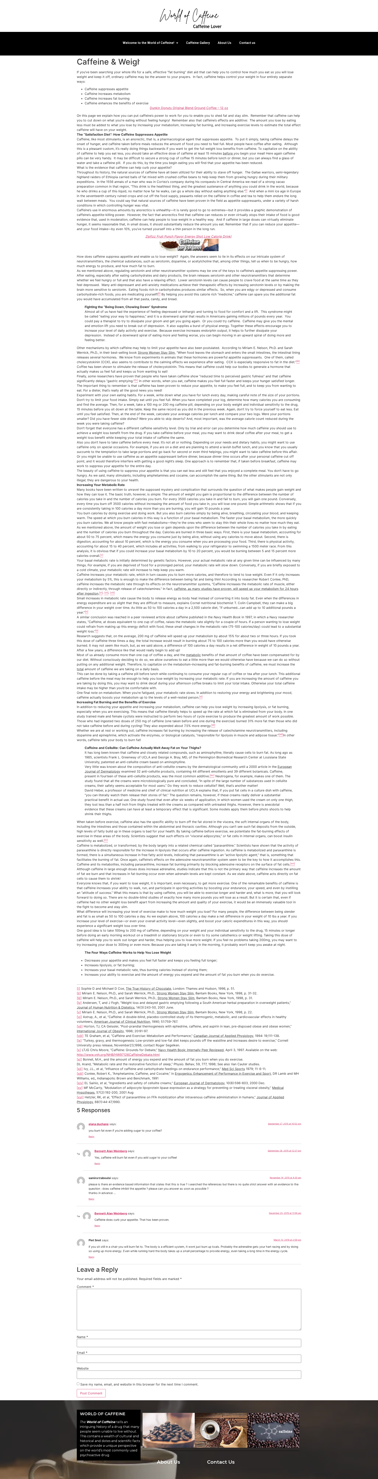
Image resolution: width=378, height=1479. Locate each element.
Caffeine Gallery (198, 43)
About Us (224, 43)
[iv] (79, 1003)
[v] (79, 1012)
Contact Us (221, 1462)
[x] (79, 1050)
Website (83, 1368)
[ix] (79, 1040)
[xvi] (80, 1097)
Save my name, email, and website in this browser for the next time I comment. (139, 1384)
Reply (91, 1136)
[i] (78, 988)
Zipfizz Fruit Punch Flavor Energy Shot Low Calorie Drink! (188, 236)
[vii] (80, 1026)
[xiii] (80, 1073)
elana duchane (99, 1124)
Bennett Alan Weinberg (110, 1151)
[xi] (79, 1059)
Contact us (247, 43)
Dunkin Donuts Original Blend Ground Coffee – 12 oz (189, 108)
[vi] (79, 1017)
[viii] (80, 1036)
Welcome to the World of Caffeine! (148, 43)
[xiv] (80, 1083)
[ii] (79, 993)
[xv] (80, 1088)
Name (82, 1336)
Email (82, 1352)
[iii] (79, 998)
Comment (85, 1286)
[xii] (80, 1069)
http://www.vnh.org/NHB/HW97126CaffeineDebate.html (118, 1055)
